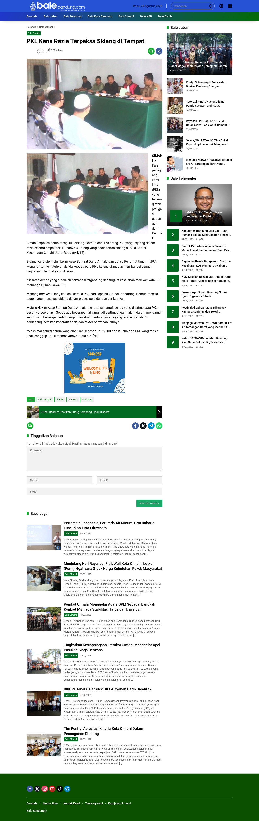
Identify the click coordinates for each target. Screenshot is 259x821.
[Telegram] (151, 425)
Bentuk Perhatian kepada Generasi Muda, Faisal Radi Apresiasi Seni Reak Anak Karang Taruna (206, 248)
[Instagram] (44, 789)
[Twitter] (143, 425)
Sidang (88, 399)
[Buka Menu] (230, 6)
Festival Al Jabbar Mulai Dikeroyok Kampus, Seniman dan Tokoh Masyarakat (204, 310)
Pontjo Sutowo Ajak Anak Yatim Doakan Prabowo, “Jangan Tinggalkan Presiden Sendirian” (206, 84)
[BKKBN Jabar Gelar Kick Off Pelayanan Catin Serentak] (44, 703)
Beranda (32, 803)
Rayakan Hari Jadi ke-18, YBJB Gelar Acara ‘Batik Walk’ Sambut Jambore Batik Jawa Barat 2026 (206, 123)
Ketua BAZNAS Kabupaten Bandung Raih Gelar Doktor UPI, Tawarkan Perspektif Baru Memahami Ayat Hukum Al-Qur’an (204, 341)
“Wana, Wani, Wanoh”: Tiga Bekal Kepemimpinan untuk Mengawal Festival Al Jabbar (207, 142)
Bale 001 (40, 50)
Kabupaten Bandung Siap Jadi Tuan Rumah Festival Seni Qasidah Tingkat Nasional (206, 233)
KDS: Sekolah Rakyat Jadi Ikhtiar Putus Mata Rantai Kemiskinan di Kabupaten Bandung (206, 279)
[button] (211, 6)
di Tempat (46, 399)
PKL (61, 399)
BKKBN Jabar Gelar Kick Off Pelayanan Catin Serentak (107, 689)
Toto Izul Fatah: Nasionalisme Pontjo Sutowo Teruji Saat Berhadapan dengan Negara (205, 104)
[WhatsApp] (159, 425)
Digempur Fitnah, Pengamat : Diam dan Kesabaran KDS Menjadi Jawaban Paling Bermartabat (207, 264)
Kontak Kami (71, 803)
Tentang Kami (94, 803)
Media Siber (50, 803)
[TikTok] (59, 789)
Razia (74, 399)
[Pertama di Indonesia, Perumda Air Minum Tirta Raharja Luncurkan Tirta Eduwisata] (44, 537)
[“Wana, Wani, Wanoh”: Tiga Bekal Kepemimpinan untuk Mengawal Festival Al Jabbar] (175, 144)
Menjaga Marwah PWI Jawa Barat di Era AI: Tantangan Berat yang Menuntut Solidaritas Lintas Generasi (209, 162)
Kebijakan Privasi (119, 803)
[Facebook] (135, 425)
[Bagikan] (159, 51)
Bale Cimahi (34, 33)
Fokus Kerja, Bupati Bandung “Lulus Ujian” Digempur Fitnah (204, 294)
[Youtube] (52, 789)
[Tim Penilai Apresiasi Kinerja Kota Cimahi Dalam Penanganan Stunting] (44, 745)
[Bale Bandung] (57, 5)
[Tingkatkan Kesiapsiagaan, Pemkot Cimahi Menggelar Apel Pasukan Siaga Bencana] (44, 661)
